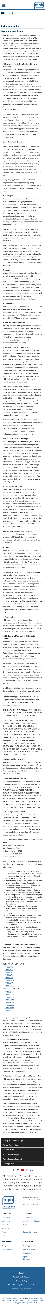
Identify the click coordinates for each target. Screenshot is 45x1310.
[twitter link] (18, 1170)
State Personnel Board (31, 1221)
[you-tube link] (22, 1170)
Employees (27, 1213)
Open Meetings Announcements (21, 1285)
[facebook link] (14, 1170)
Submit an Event (28, 1249)
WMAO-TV (9, 972)
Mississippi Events (29, 1246)
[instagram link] (27, 1170)
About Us (5, 1228)
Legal (4, 1236)
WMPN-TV (9, 978)
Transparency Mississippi (13, 1140)
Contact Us (6, 1217)
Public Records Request (12, 1159)
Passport (5, 1246)
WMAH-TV (9, 986)
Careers (5, 1225)
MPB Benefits (7, 1241)
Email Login (27, 1217)
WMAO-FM (9, 992)
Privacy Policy (8, 1150)
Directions (6, 1221)
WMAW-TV (9, 980)
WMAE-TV (9, 967)
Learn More (7, 1213)
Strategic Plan (8, 1164)
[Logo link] (8, 1202)
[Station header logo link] (39, 5)
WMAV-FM (9, 1008)
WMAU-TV (9, 983)
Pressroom (6, 1232)
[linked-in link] (31, 1170)
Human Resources (29, 1232)
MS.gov (25, 1225)
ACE (24, 1228)
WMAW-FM (9, 997)
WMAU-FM (9, 995)
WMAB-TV (9, 975)
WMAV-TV (9, 970)
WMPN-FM (9, 1010)
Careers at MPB (28, 1253)
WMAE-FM (9, 1000)
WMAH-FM (9, 1002)
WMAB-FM (9, 1005)
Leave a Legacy (8, 1249)
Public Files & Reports (11, 1154)
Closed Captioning (10, 1145)
